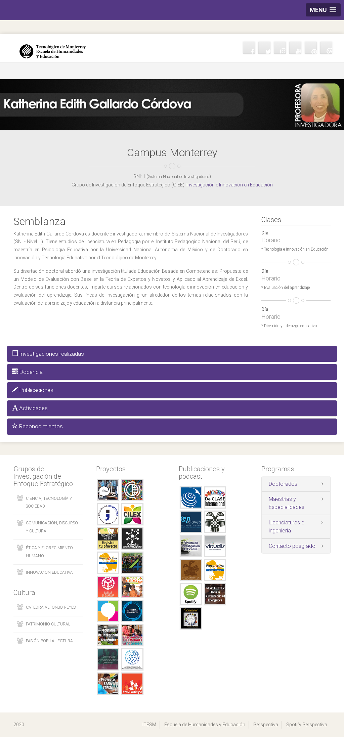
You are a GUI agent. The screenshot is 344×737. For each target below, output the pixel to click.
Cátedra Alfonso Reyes (51, 607)
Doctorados (283, 484)
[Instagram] (280, 48)
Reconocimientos (40, 426)
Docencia (30, 371)
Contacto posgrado (292, 546)
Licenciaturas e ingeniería (286, 526)
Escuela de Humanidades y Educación (204, 724)
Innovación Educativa (49, 572)
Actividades (33, 408)
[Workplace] (326, 48)
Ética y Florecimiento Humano (49, 552)
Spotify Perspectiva (306, 724)
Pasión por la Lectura (49, 641)
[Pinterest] (311, 48)
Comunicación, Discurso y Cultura (52, 527)
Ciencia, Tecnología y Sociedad (49, 502)
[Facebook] (249, 48)
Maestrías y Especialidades (286, 503)
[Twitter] (264, 48)
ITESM (149, 724)
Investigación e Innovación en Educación (229, 184)
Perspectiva (265, 724)
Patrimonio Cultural (48, 624)
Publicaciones (35, 390)
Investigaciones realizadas (51, 353)
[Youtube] (295, 48)
